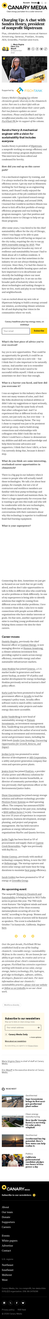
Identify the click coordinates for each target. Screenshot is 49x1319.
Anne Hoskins (9, 669)
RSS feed (22, 1310)
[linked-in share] (28, 48)
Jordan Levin (8, 754)
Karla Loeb (7, 692)
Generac (31, 669)
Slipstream (36, 146)
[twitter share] (33, 48)
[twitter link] (10, 1303)
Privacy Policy (33, 1046)
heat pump (30, 870)
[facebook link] (16, 1303)
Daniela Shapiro (10, 641)
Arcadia (27, 696)
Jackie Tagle (8, 839)
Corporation (37, 757)
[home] (24, 6)
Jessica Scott (8, 771)
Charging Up (23, 97)
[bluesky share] (41, 48)
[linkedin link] (4, 1303)
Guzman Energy (28, 645)
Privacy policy (8, 1310)
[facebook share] (37, 48)
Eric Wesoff (7, 1070)
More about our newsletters (15, 1041)
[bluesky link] (23, 1303)
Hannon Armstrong (33, 648)
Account (26, 3)
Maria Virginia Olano (11, 1061)
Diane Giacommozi (11, 795)
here (4, 928)
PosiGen (29, 771)
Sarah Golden (8, 877)
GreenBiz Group (20, 880)
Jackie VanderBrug (11, 716)
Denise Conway (9, 856)
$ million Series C (14, 812)
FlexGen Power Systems (14, 802)
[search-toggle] (42, 3)
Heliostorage (10, 863)
